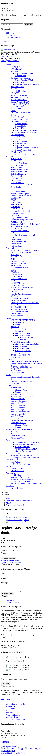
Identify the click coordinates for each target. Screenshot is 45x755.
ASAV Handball (17, 165)
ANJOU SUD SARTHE (20, 104)
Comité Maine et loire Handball (22, 185)
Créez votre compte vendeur (16, 719)
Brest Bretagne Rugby (19, 329)
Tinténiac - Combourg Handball (23, 235)
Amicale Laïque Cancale (20, 163)
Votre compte (6, 699)
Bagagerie (19, 331)
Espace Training (21, 124)
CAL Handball (16, 178)
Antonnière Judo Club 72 (20, 394)
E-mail (3, 578)
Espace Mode (20, 126)
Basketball (10, 248)
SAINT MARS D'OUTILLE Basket (25, 303)
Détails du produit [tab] (12, 603)
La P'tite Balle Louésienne (20, 464)
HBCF (13, 200)
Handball (9, 156)
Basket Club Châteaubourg (21, 257)
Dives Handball (16, 187)
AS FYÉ (14, 89)
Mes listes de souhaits (14, 717)
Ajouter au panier (8, 558)
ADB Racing (16, 475)
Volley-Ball (10, 359)
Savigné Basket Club (19, 305)
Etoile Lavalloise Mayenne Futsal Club (25, 442)
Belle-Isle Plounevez (18, 174)
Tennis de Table (12, 460)
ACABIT (14, 431)
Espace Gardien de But (24, 150)
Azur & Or (15, 327)
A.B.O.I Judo (16, 388)
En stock (4, 648)
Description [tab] (10, 600)
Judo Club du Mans (18, 405)
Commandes (10, 708)
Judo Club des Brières (19, 401)
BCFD (13, 259)
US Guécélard (16, 139)
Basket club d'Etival (18, 263)
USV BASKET (17, 314)
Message (4, 583)
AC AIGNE (15, 67)
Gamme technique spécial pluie (27, 344)
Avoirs (8, 711)
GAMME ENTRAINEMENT (27, 449)
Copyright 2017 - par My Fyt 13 (13, 753)
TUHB (13, 237)
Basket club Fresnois (18, 261)
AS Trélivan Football (19, 100)
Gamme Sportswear (22, 335)
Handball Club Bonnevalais (21, 196)
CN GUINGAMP (17, 471)
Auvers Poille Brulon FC (20, 102)
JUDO (8, 386)
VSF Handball (16, 246)
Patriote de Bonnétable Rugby (22, 342)
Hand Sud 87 (16, 198)
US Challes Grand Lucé (20, 121)
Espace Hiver (20, 76)
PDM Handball (16, 222)
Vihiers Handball (17, 244)
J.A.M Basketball (17, 285)
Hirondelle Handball (18, 191)
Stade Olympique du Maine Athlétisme (25, 458)
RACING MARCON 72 (20, 355)
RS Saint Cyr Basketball (20, 309)
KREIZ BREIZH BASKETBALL (24, 287)
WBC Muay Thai (17, 438)
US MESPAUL (17, 152)
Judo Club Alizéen (18, 399)
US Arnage (15, 383)
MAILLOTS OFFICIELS (25, 444)
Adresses (9, 713)
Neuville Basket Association (21, 294)
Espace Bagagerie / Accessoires (27, 84)
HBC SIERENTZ (17, 209)
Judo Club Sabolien (18, 414)
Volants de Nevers (17, 488)
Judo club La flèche (18, 403)
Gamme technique (22, 348)
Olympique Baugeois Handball (22, 220)
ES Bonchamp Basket (19, 279)
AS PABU (15, 93)
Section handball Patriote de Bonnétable (26, 224)
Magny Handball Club (19, 218)
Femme (18, 324)
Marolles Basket (17, 290)
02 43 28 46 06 (6, 56)
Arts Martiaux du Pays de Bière (22, 396)
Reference (5, 645)
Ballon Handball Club (19, 172)
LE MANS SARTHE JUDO (22, 420)
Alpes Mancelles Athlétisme (21, 455)
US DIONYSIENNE (19, 137)
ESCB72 (14, 281)
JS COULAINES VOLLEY (21, 368)
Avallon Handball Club (19, 170)
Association (10, 473)
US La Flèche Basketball (20, 311)
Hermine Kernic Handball (20, 211)
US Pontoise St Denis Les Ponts (23, 154)
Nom (3, 573)
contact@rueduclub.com (10, 61)
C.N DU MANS (17, 468)
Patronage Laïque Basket (20, 298)
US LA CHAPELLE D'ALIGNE (23, 132)
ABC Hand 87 (16, 159)
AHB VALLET (17, 161)
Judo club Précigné (18, 410)
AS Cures (14, 71)
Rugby (8, 318)
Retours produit (12, 706)
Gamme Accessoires (23, 451)
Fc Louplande (16, 108)
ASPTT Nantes (16, 167)
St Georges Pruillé (17, 115)
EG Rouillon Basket (18, 276)
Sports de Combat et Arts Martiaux (19, 429)
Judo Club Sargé (17, 416)
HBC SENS (15, 207)
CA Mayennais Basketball (20, 268)
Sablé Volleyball (17, 370)
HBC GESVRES (17, 202)
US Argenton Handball (19, 242)
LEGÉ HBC (15, 215)
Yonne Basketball (17, 316)
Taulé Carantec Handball (20, 231)
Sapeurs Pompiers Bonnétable (22, 479)
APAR (13, 434)
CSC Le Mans (16, 180)
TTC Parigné (16, 462)
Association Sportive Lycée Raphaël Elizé (26, 484)
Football (9, 65)
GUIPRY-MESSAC (18, 283)
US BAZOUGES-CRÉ (20, 119)
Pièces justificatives (13, 715)
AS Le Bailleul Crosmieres (21, 91)
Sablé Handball (16, 228)
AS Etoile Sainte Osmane (20, 78)
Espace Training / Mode (24, 73)
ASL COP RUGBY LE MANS (23, 320)
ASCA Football (16, 69)
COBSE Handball (17, 183)
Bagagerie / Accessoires (24, 353)
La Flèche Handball (18, 213)
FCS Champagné (17, 106)
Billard (8, 375)
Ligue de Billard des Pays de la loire (24, 381)
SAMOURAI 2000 (18, 436)
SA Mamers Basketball (19, 300)
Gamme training (21, 346)
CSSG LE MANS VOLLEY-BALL (24, 362)
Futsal (8, 440)
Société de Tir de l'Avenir (20, 482)
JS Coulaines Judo (17, 418)
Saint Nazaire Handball (19, 226)
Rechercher (29, 25)
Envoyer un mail (7, 593)
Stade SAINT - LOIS (19, 307)
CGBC (13, 270)
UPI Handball (16, 239)
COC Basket (15, 272)
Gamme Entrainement (23, 333)
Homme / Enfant (26, 338)
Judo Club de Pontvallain (20, 412)
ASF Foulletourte (17, 87)
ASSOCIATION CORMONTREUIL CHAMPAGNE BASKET (25, 251)
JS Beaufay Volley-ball (19, 366)
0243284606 (6, 742)
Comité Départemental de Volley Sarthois (26, 364)
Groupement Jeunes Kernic (21, 113)
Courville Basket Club (19, 274)
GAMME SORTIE (22, 447)
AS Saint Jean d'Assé (19, 95)
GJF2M (13, 111)
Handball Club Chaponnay (21, 194)
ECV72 (13, 189)
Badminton (10, 486)
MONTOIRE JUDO (18, 423)
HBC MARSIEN (17, 204)
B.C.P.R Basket (16, 266)
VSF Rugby (15, 357)
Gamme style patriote (23, 351)
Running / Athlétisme (14, 453)
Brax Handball (16, 176)
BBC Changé (16, 255)
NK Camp (14, 296)
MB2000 (14, 292)
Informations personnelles (15, 704)
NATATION (10, 466)
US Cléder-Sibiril (17, 135)
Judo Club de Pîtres (18, 407)
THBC (13, 233)
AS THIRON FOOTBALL (21, 97)
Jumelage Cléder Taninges (20, 477)
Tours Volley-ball (17, 372)
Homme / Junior (21, 322)
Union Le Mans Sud (18, 117)
